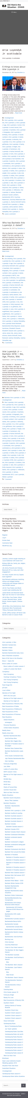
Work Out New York (10, 1055)
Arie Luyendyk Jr (10, 122)
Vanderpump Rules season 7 (14, 1050)
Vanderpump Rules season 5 (14, 1047)
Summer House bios (10, 790)
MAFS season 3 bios (10, 772)
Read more (18, 113)
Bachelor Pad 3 (10, 878)
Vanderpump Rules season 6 (11, 1073)
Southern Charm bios (11, 1010)
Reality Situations (7, 795)
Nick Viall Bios (9, 761)
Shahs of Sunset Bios (10, 787)
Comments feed (7, 543)
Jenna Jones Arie (7, 333)
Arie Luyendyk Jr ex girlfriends (15, 280)
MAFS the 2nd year (10, 695)
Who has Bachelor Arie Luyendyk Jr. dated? (13, 224)
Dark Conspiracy (9, 674)
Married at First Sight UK (11, 701)
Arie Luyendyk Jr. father (16, 187)
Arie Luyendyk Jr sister (15, 168)
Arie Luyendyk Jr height (9, 146)
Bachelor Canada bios (9, 645)
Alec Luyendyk (9, 402)
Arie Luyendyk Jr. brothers (13, 180)
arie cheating (8, 258)
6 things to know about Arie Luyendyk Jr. (13, 68)
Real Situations (7, 717)
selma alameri (13, 207)
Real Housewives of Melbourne (12, 709)
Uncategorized (9, 118)
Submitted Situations (8, 1068)
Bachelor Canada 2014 (12, 829)
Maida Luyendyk (7, 477)
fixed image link (7, 685)
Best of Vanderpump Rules (13, 1026)
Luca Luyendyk (19, 474)
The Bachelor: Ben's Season (13, 965)
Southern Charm (9, 1003)
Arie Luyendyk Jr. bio (12, 302)
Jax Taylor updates (11, 1029)
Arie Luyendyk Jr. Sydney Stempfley (13, 321)
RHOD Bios (7, 782)
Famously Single (9, 995)
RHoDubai (5, 1058)
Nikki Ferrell (10, 975)
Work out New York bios (11, 792)
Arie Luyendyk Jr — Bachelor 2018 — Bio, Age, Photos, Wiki (13, 354)
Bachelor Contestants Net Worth (15, 849)
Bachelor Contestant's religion (14, 842)
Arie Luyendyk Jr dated (15, 137)
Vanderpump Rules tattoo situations (13, 1076)
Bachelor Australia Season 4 (14, 821)
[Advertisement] (14, 29)
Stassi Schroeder (9, 1021)
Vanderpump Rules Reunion (13, 1037)
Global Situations (9, 719)
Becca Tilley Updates (11, 800)
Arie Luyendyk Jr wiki (14, 173)
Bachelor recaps (7, 647)
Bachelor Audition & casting (13, 813)
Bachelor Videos (7, 650)
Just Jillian (7, 766)
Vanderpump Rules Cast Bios (14, 1031)
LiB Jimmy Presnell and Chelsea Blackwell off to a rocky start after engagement (12, 570)
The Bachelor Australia (12, 955)
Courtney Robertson (11, 944)
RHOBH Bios (7, 779)
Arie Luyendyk (8, 120)
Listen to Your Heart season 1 (14, 947)
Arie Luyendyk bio (8, 404)
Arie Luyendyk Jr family (16, 144)
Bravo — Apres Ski (8, 661)
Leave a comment (10, 214)
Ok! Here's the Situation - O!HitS (15, 6)
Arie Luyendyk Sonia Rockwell (11, 323)
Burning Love (9, 939)
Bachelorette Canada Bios (14, 927)
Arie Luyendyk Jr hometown (11, 282)
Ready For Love (8, 997)
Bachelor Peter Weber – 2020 (14, 880)
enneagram (8, 722)
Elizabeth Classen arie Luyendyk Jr (13, 330)
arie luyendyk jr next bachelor (11, 158)
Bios (7, 962)
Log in (4, 537)
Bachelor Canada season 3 (14, 826)
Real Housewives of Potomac (11, 714)
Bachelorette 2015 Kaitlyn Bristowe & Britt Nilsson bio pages (14, 909)
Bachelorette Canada (11, 924)
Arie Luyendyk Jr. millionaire (11, 190)
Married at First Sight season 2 (13, 698)
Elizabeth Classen (14, 328)
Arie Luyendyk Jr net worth (15, 156)
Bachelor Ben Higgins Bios (13, 741)
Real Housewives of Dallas (10, 706)
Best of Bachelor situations (10, 655)
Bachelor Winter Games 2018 (14, 883)
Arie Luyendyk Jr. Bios (9, 642)
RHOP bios (7, 784)
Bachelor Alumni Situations (12, 798)
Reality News (6, 730)
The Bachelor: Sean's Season (14, 977)
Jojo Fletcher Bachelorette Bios (14, 758)
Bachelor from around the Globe (15, 852)
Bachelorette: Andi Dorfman (13, 936)
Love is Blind (6, 690)
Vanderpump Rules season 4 (14, 1045)
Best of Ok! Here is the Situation (12, 658)
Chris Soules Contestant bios (14, 756)
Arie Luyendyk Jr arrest (14, 125)
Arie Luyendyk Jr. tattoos (10, 472)
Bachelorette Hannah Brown (14, 929)
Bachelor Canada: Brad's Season (15, 832)
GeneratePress (17, 1095)
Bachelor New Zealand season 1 (15, 872)
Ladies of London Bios (11, 769)
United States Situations (11, 727)
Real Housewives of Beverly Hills (12, 703)
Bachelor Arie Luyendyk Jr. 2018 (14, 397)
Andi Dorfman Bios (11, 738)
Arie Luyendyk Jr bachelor (15, 412)
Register (4, 535)
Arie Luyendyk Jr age (9, 407)
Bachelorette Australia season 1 (15, 918)
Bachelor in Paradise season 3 (15, 860)
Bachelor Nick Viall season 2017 (15, 875)
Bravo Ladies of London (9, 663)
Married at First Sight (8, 693)
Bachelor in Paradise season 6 (15, 870)
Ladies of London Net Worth (12, 669)
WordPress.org (7, 545)
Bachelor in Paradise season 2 (15, 857)
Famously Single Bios (10, 764)
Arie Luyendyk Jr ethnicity (10, 139)
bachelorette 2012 (8, 197)
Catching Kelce (8, 989)
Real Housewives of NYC (10, 711)
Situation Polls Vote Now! (10, 1065)
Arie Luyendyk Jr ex (8, 424)
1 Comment (8, 479)
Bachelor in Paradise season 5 (15, 867)
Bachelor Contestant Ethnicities (14, 834)
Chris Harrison (9, 942)
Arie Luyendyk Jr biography (10, 414)
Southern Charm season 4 (13, 1015)
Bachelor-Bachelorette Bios (12, 736)
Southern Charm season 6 (13, 1018)
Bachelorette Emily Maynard (11, 326)
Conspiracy (5, 671)
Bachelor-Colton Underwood (14, 895)
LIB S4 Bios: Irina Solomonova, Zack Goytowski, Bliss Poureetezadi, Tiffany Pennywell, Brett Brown (13, 608)
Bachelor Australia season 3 (13, 818)
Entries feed (6, 540)
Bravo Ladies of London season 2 (14, 666)
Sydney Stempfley (14, 338)
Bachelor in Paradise (11, 854)
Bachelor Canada (10, 824)
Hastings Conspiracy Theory (12, 677)
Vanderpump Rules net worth (14, 1034)
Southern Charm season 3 (13, 1013)
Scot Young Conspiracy (11, 679)
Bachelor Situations (10, 803)
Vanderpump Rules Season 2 (14, 1039)
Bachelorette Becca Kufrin (13, 921)
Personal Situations (10, 725)
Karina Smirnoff (16, 202)
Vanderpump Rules (9, 1023)
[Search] (23, 1085)
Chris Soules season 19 (11, 992)
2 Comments (8, 343)
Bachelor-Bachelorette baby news (13, 653)
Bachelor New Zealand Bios (13, 748)
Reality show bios (7, 733)
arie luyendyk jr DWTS (9, 275)
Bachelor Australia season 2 (13, 816)
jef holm (4, 687)
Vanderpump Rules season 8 (14, 1053)
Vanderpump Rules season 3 (14, 1042)
